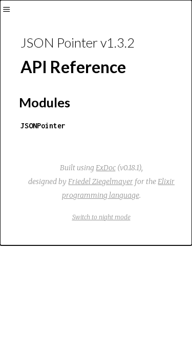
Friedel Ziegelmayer (100, 181)
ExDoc (106, 167)
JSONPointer (43, 125)
